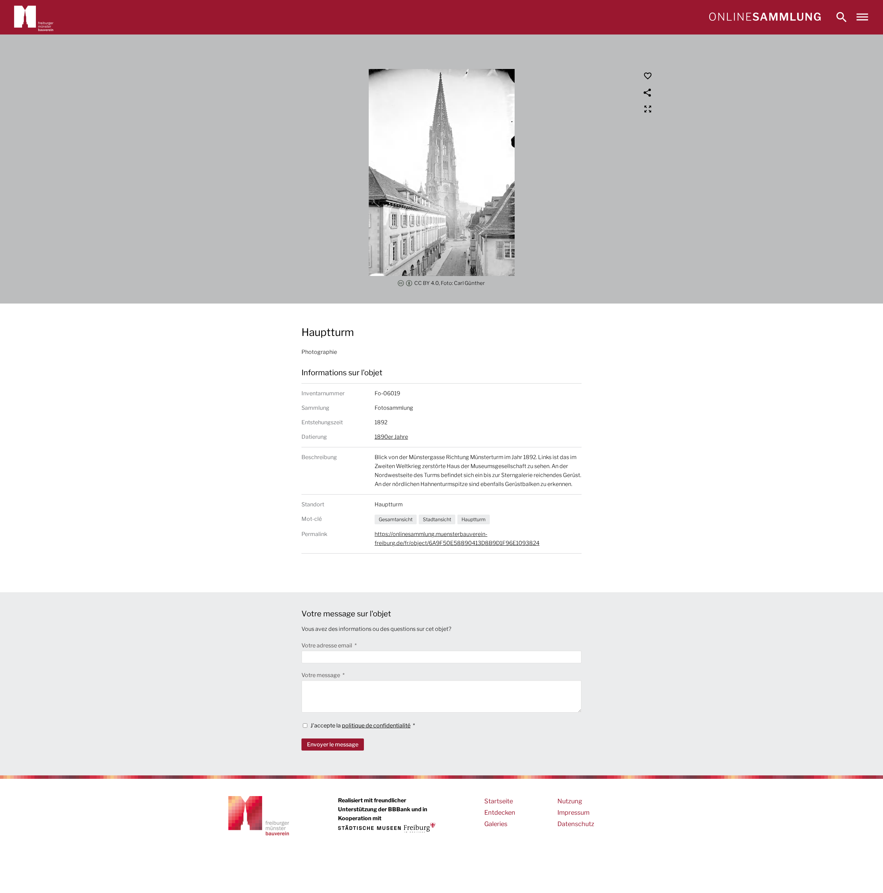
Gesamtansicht (396, 519)
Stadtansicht (437, 519)
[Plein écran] (648, 109)
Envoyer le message (332, 744)
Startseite (498, 801)
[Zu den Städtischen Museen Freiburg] (386, 828)
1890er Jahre (391, 437)
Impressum (573, 812)
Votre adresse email (327, 645)
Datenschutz (575, 823)
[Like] (648, 76)
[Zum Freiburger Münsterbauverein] (34, 17)
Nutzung (569, 801)
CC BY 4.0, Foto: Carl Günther (449, 283)
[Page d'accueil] (764, 17)
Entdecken (499, 812)
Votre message (321, 675)
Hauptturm (474, 519)
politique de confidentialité (376, 725)
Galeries (495, 823)
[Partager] (648, 92)
